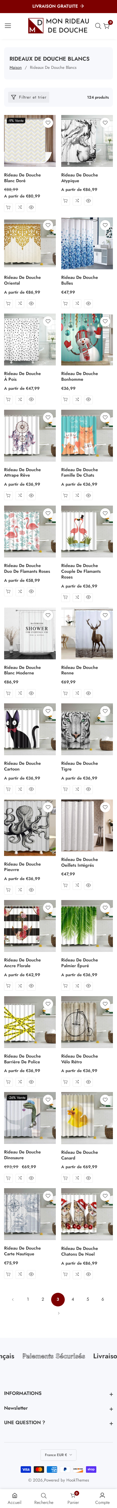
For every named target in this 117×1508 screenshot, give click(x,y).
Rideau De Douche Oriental (22, 280)
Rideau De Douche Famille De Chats (79, 473)
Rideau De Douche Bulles (79, 280)
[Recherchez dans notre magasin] (99, 26)
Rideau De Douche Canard (79, 1155)
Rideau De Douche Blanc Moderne (22, 670)
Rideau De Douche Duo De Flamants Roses (27, 568)
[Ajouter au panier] (65, 303)
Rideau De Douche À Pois (22, 376)
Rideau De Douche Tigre (79, 766)
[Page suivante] (58, 1313)
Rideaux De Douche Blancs (53, 67)
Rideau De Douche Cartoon (22, 766)
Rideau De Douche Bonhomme (79, 376)
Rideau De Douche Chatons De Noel (79, 1251)
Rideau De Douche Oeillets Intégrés (79, 862)
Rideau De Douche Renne (79, 670)
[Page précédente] (13, 1299)
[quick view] (8, 207)
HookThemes (77, 1480)
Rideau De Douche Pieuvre (22, 867)
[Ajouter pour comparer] (20, 207)
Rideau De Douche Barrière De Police (22, 1059)
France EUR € (56, 1454)
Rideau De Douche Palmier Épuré (79, 963)
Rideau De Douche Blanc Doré (22, 178)
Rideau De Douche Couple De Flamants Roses (81, 571)
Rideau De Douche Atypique (79, 178)
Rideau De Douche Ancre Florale (22, 963)
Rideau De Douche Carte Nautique (22, 1251)
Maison (16, 67)
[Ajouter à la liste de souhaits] (48, 123)
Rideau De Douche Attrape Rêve (22, 473)
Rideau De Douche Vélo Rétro (79, 1059)
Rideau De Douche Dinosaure (22, 1155)
